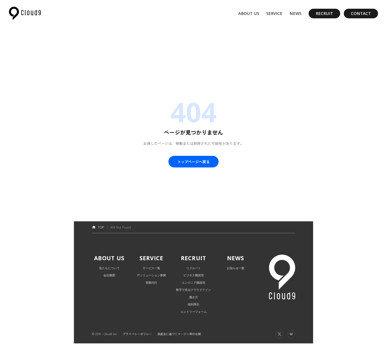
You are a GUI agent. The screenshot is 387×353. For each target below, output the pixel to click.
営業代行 (151, 282)
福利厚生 (193, 304)
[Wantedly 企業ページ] (291, 334)
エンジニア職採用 (193, 282)
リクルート (193, 268)
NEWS (295, 13)
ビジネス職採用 (193, 275)
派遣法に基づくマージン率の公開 (179, 334)
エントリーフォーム (194, 311)
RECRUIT (324, 13)
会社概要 (109, 275)
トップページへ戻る (193, 161)
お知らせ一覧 (235, 268)
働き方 (193, 297)
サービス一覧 (151, 268)
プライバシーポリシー (137, 334)
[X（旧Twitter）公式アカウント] (279, 334)
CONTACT (361, 13)
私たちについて (109, 268)
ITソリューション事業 (151, 275)
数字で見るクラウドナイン (193, 290)
